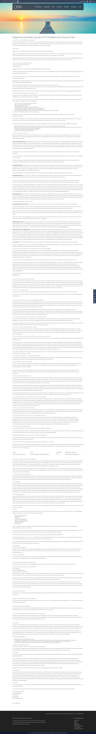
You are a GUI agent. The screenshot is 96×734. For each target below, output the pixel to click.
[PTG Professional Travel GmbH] (18, 6)
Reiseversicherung (79, 726)
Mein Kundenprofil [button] (83, 1)
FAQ (75, 721)
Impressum (48, 713)
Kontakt (76, 723)
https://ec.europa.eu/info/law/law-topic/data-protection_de (45, 661)
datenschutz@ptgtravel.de (71, 90)
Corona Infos (77, 727)
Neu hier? (93, 1)
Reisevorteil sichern (79, 728)
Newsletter (77, 724)
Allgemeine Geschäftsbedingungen (67, 713)
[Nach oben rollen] (94, 732)
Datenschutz (55, 713)
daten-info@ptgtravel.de (64, 191)
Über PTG (77, 720)
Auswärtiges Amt (80, 713)
